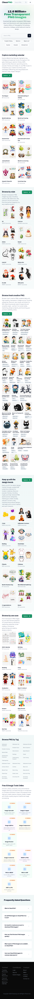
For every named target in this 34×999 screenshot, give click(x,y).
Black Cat (5, 418)
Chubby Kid (22, 367)
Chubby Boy (28, 367)
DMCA (24, 972)
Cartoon (20, 221)
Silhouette (21, 282)
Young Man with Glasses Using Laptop (5, 465)
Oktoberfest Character (5, 756)
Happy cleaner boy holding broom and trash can (6, 330)
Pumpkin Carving (6, 749)
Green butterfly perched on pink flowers (14, 465)
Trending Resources (5, 971)
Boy (3, 350)
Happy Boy (5, 400)
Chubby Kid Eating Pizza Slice (5, 379)
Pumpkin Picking (8, 41)
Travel (19, 729)
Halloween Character (4, 745)
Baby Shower (21, 708)
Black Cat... (5, 416)
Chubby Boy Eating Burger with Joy (29, 363)
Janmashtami (6, 160)
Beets (19, 605)
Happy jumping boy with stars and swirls (5, 397)
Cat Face (5, 436)
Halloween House (27, 763)
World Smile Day (6, 118)
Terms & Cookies (25, 975)
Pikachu (4, 564)
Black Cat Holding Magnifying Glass (6, 414)
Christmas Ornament (25, 777)
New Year (4, 729)
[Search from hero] (29, 35)
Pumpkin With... (28, 351)
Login (14, 970)
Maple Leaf (26, 41)
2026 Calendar (6, 647)
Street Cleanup (24, 332)
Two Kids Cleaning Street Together (25, 330)
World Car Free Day (23, 118)
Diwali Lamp (15, 773)
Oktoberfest (24, 45)
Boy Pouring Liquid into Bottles (21, 347)
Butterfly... (23, 468)
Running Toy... (23, 400)
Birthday (20, 647)
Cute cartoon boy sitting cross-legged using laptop (27, 379)
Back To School (22, 688)
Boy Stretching (19, 383)
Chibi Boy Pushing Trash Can (15, 330)
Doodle (4, 282)
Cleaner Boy (5, 334)
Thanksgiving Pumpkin (15, 758)
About (25, 970)
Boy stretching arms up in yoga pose (19, 379)
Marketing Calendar (4, 982)
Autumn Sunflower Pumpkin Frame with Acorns (6, 363)
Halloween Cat (15, 744)
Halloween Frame (6, 763)
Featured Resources (5, 978)
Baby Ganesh (26, 770)
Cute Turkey (26, 757)
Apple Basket (26, 751)
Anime (3, 242)
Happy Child (12, 382)
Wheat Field (5, 770)
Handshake (21, 543)
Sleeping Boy (14, 401)
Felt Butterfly (6, 452)
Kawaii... (13, 450)
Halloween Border (27, 744)
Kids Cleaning (24, 334)
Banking (4, 543)
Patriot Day (15, 770)
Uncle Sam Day (22, 181)
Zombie (14, 766)
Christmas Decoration (4, 777)
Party (19, 667)
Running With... (27, 417)
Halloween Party (16, 763)
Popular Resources (5, 974)
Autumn (4, 708)
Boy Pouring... (20, 351)
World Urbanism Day (7, 584)
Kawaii (19, 242)
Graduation (5, 688)
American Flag (26, 773)
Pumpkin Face (15, 747)
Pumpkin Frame (6, 366)
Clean (7, 2)
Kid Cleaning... (6, 332)
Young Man (5, 468)
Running (22, 398)
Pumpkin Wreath (13, 367)
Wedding (4, 667)
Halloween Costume (23, 523)
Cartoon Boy (28, 382)
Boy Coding (13, 453)
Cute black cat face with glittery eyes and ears (7, 432)
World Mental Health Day (24, 584)
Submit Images (16, 974)
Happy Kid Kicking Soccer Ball (12, 379)
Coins (3, 523)
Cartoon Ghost (5, 766)
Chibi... (21, 364)
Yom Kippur (5, 96)
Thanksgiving (5, 760)
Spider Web (5, 752)
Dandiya (14, 754)
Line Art (4, 262)
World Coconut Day (23, 160)
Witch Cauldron (26, 747)
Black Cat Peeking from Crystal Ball (24, 432)
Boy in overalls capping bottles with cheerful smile (6, 347)
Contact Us (26, 978)
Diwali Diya (4, 773)
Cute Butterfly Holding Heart (24, 464)
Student (16, 45)
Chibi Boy (15, 334)
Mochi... (4, 450)
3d (2, 221)
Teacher (8, 45)
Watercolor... (29, 348)
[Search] (26, 2)
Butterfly (13, 468)
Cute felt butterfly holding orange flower (6, 449)
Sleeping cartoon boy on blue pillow (15, 397)
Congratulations (6, 605)
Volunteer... (15, 332)
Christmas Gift (15, 776)
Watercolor (21, 262)
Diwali (24, 754)
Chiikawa (20, 564)
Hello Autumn (15, 751)
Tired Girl (26, 450)
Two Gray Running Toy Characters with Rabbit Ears (25, 397)
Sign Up (15, 972)
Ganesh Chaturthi (7, 181)
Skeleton (18, 41)
